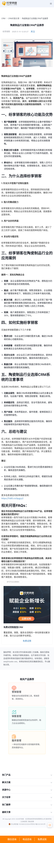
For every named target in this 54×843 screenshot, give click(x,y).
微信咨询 (11, 839)
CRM (3, 18)
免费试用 (42, 839)
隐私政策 (31, 821)
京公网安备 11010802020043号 (21, 824)
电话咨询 (27, 839)
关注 (33, 31)
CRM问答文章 (13, 18)
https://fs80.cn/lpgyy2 (12, 498)
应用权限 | (24, 821)
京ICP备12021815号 (38, 824)
